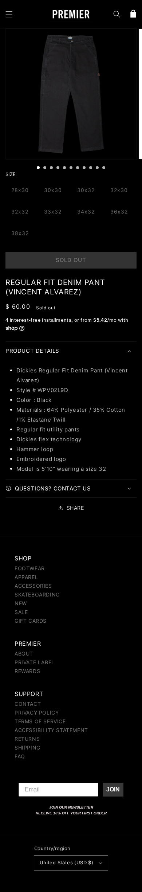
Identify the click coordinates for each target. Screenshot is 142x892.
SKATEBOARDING (37, 594)
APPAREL (26, 577)
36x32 (119, 211)
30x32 (86, 190)
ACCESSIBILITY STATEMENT (51, 730)
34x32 (86, 211)
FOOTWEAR (30, 568)
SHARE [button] (75, 508)
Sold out (71, 260)
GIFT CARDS (31, 621)
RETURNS (27, 739)
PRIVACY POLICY (37, 712)
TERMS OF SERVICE (40, 721)
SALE (21, 612)
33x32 (53, 211)
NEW (21, 603)
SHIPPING (27, 747)
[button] (9, 14)
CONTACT (28, 704)
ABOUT (24, 653)
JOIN (113, 789)
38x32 (20, 233)
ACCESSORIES (33, 586)
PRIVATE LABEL (35, 662)
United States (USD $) (66, 862)
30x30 (53, 190)
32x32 (19, 211)
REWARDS (27, 671)
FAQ (20, 756)
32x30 (119, 190)
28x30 (20, 190)
